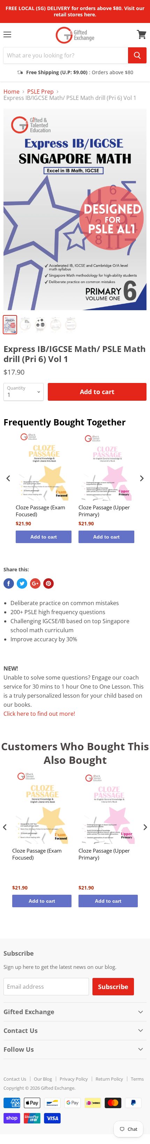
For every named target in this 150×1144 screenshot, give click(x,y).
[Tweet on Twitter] (22, 583)
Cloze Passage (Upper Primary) (104, 511)
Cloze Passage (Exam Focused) (40, 511)
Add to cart (43, 537)
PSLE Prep (40, 91)
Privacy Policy (74, 1079)
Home (11, 91)
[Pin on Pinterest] (48, 583)
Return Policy (109, 1079)
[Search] (137, 55)
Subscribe (113, 986)
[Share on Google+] (35, 583)
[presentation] (8, 478)
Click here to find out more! (39, 714)
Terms (137, 1079)
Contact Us (14, 1079)
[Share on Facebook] (8, 583)
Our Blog (43, 1079)
